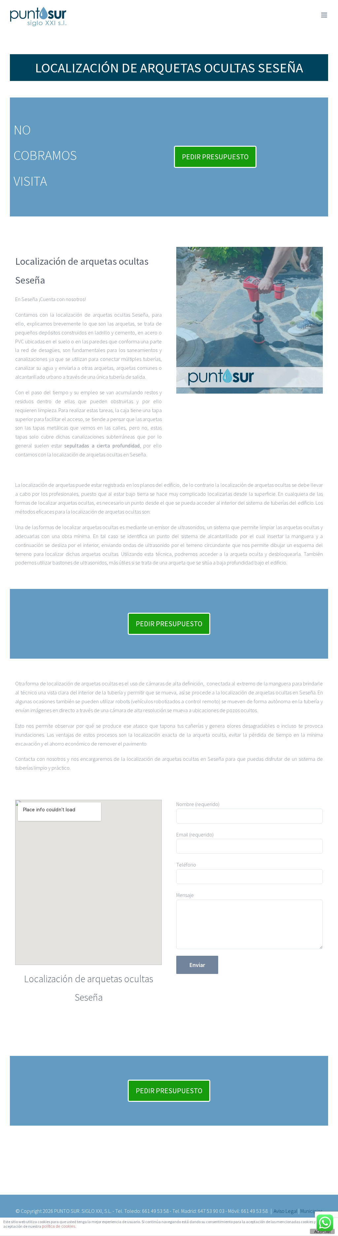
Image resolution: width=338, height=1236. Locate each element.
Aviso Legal (285, 1211)
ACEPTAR (322, 1232)
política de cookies (58, 1226)
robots (123, 701)
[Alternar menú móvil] (324, 15)
